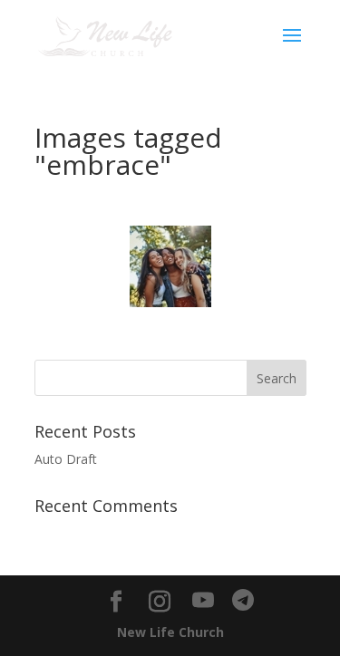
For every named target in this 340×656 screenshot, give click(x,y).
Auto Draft (65, 459)
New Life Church (170, 632)
